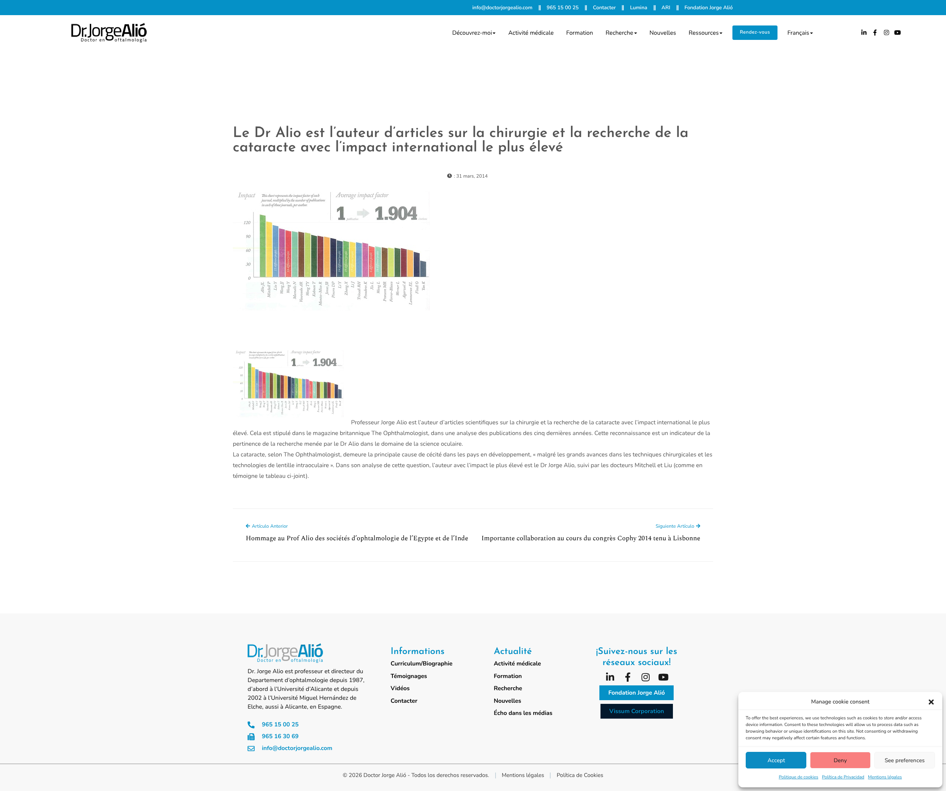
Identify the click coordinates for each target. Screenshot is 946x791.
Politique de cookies (798, 777)
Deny (840, 760)
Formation (579, 33)
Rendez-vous (755, 32)
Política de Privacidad (843, 777)
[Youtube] (897, 32)
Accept (776, 760)
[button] (931, 702)
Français (798, 33)
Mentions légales (885, 777)
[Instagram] (886, 32)
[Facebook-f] (875, 32)
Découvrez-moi (472, 33)
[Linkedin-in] (864, 32)
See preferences (905, 760)
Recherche (619, 33)
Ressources (703, 33)
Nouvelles (663, 33)
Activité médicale (531, 33)
